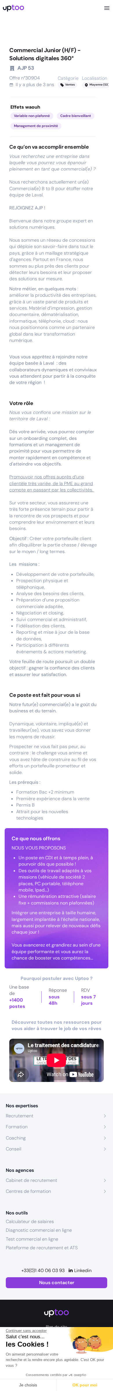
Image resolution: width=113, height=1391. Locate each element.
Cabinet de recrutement (31, 1180)
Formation (17, 1127)
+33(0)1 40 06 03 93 (43, 1270)
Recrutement (19, 1116)
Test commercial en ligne (32, 1239)
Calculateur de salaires (30, 1221)
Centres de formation (28, 1191)
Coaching (16, 1138)
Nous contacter (56, 1283)
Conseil (13, 1149)
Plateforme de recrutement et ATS (42, 1248)
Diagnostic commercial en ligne (39, 1230)
